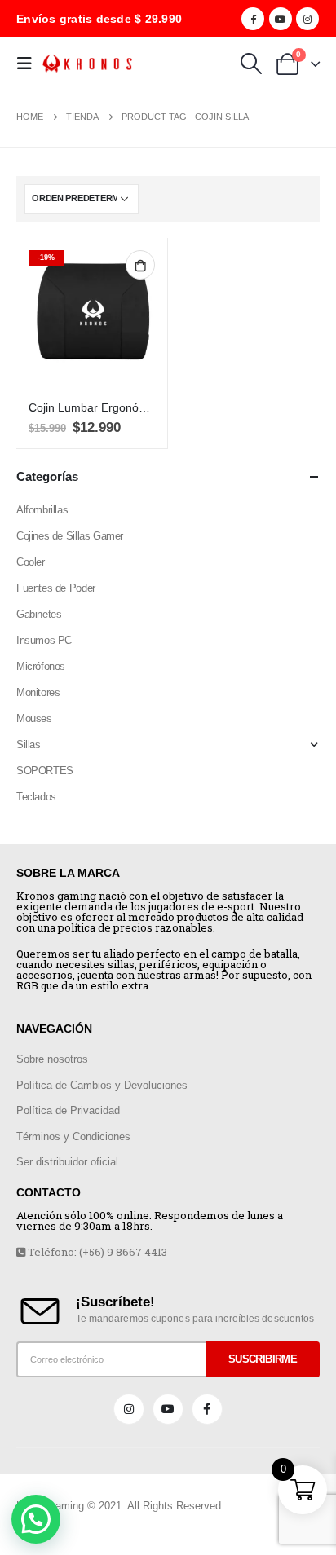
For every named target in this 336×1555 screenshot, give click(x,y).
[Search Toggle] (250, 63)
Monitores (38, 692)
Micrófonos (40, 666)
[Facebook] (252, 18)
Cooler (30, 562)
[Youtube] (280, 18)
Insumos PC (44, 640)
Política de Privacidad (68, 1110)
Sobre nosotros (52, 1059)
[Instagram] (307, 18)
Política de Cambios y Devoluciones (102, 1085)
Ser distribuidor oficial (67, 1162)
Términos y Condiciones (73, 1136)
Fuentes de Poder (55, 588)
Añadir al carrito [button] (140, 265)
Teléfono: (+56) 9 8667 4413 (96, 1251)
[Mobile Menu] (29, 63)
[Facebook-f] (207, 1409)
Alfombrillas (42, 510)
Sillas (28, 744)
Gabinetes (39, 614)
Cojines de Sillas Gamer (69, 536)
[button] (35, 1519)
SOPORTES (44, 770)
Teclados (36, 797)
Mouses (34, 718)
